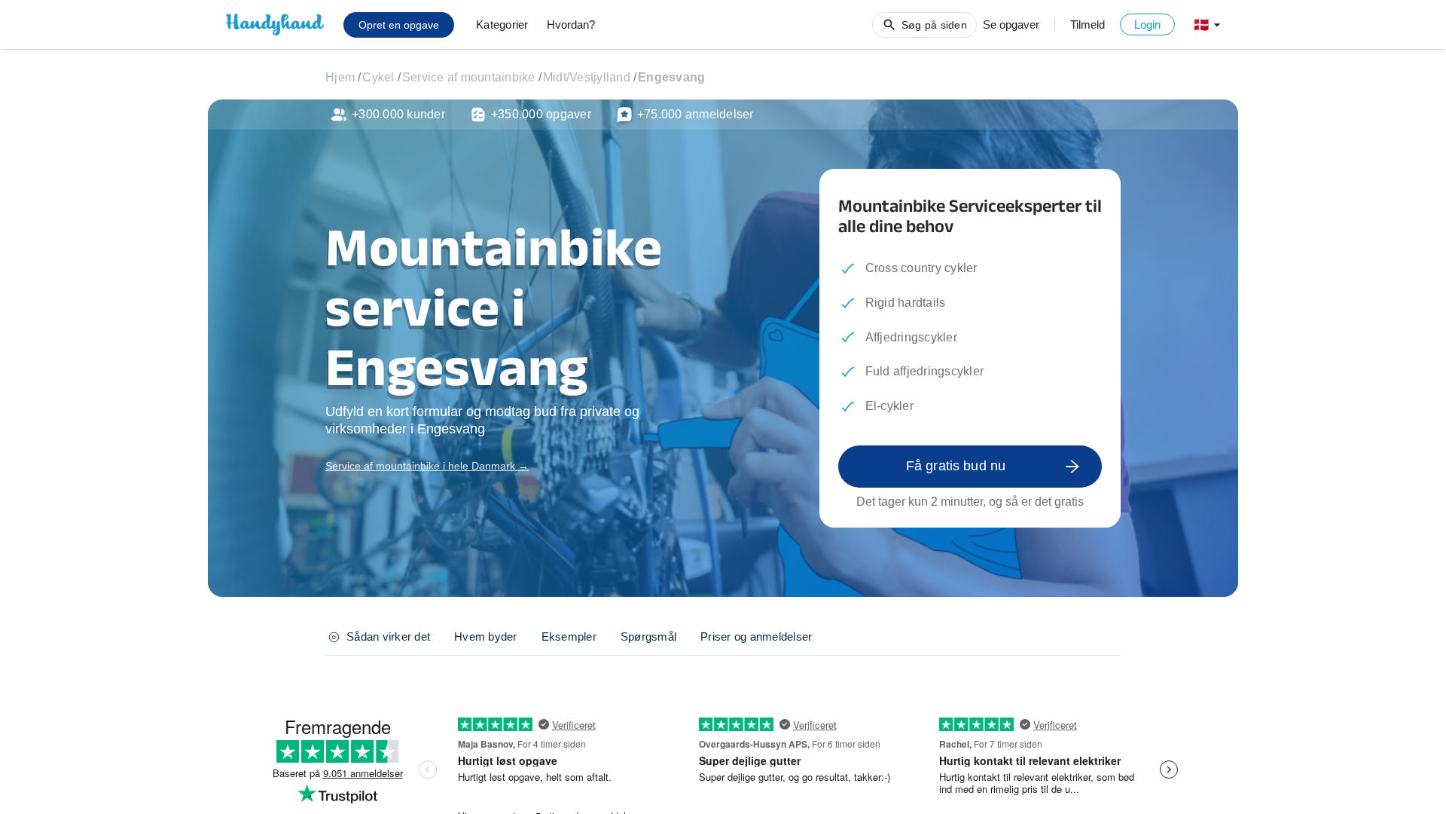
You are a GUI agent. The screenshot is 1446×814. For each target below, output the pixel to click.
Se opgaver (1011, 24)
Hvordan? (571, 24)
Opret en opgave (398, 25)
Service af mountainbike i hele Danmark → (427, 466)
